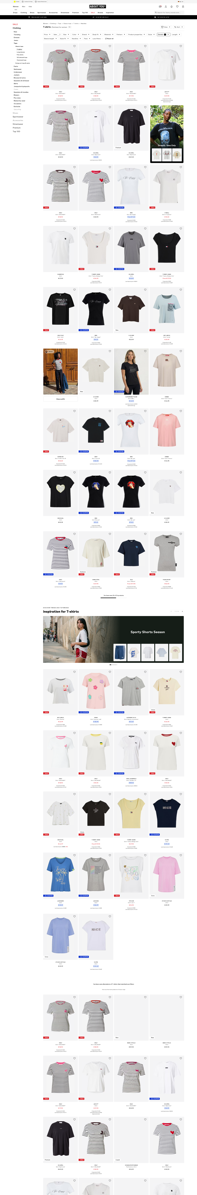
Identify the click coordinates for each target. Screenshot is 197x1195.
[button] (166, 27)
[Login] (166, 6)
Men (23, 6)
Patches (83, 23)
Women (16, 6)
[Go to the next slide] (182, 611)
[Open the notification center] (171, 6)
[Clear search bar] (183, 12)
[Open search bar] (155, 12)
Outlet (17, 1)
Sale (55, 34)
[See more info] (60, 102)
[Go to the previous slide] (171, 611)
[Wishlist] (177, 6)
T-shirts (76, 23)
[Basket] (183, 6)
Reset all (110, 38)
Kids (30, 6)
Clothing (53, 23)
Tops (59, 23)
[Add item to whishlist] (74, 46)
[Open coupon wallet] (160, 6)
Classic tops (67, 23)
